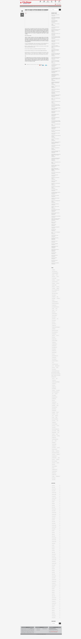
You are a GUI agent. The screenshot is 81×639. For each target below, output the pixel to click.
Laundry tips (53, 385)
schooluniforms (54, 383)
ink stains (58, 276)
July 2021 (53, 545)
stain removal (58, 390)
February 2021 (54, 554)
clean (57, 420)
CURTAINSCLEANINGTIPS (55, 273)
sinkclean (53, 310)
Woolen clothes (54, 435)
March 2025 (53, 487)
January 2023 (53, 523)
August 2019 (53, 586)
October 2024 (53, 496)
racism (53, 365)
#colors (57, 274)
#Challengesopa (54, 410)
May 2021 (53, 548)
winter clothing (54, 369)
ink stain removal (54, 291)
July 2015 (53, 606)
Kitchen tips (53, 400)
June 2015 (53, 608)
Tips (56, 310)
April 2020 (53, 572)
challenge (53, 476)
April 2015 (53, 612)
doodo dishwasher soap (55, 355)
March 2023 (53, 521)
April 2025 (53, 485)
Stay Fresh (56, 393)
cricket (53, 362)
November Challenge (54, 340)
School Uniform (54, 447)
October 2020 (53, 561)
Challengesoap (54, 342)
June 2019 (53, 590)
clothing (53, 308)
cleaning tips (53, 288)
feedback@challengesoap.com (54, 631)
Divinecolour (53, 337)
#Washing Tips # (57, 365)
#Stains (55, 440)
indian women (53, 318)
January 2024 (53, 510)
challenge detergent (54, 471)
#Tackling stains (54, 350)
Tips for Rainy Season (54, 271)
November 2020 (54, 559)
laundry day (57, 459)
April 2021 (53, 550)
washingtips (53, 412)
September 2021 (54, 541)
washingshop (53, 328)
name (58, 432)
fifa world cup (53, 425)
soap (57, 318)
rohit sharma (58, 298)
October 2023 (53, 516)
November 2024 (54, 494)
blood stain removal (54, 449)
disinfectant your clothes (55, 330)
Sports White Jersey (54, 347)
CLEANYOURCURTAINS (55, 301)
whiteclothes (58, 454)
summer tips (53, 454)
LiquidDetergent (54, 398)
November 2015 (54, 599)
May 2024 (53, 503)
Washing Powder (54, 432)
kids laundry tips (54, 408)
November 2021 (54, 539)
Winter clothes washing (55, 293)
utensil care (57, 286)
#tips (57, 296)
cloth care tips (53, 427)
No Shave (53, 467)
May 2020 (53, 570)
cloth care (58, 447)
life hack (58, 425)
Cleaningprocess (54, 333)
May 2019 (53, 592)
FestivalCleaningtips (54, 313)
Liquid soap (57, 283)
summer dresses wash (42, 11)
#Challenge (53, 283)
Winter (56, 417)
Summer (53, 417)
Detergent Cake (54, 437)
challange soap (32, 11)
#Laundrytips (53, 298)
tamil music (53, 459)
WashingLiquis (54, 442)
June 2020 (53, 568)
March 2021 (53, 552)
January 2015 (53, 617)
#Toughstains (53, 296)
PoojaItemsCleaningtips (55, 360)
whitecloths (53, 335)
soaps (53, 415)
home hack (53, 367)
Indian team (53, 464)
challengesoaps (54, 422)
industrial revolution (54, 315)
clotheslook (53, 390)
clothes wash (53, 462)
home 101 (57, 335)
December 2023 (54, 512)
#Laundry (58, 462)
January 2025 (53, 490)
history (57, 405)
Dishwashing (53, 405)
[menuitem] (43, 66)
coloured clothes (54, 357)
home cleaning (54, 320)
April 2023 (53, 519)
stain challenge (54, 395)
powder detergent (54, 352)
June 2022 (53, 532)
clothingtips (53, 269)
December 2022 (54, 525)
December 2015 (54, 597)
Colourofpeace (54, 403)
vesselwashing (54, 380)
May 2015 (53, 610)
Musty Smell (53, 276)
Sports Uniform (54, 323)
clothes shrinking (54, 444)
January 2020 (53, 577)
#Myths (58, 430)
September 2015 (54, 603)
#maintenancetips (54, 457)
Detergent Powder (44, 628)
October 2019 (53, 583)
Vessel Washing (54, 388)
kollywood (58, 288)
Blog (33, 6)
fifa (57, 403)
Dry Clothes (56, 415)
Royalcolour (53, 286)
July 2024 (53, 501)
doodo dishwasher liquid (55, 439)
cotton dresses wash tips (37, 11)
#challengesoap (58, 476)
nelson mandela (54, 430)
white (52, 393)
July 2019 (53, 588)
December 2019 (54, 579)
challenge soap (54, 325)
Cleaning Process (54, 305)
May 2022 (53, 534)
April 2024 (53, 505)
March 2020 (53, 574)
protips (59, 457)
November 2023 (54, 514)
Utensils (57, 367)
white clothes (53, 479)
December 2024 (54, 492)
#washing (58, 435)
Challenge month (54, 474)
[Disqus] (35, 80)
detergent (53, 274)
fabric (56, 378)
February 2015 (54, 615)
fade (52, 440)
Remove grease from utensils (55, 452)
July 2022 (53, 530)
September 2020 (54, 563)
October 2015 (53, 601)
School (56, 308)
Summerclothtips (54, 278)
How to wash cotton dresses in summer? (41, 6)
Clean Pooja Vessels (54, 407)
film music (53, 378)
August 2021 (53, 543)
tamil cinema (53, 420)
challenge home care (54, 469)
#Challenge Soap (54, 345)
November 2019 (54, 581)
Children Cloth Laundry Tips (55, 303)
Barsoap (57, 412)
